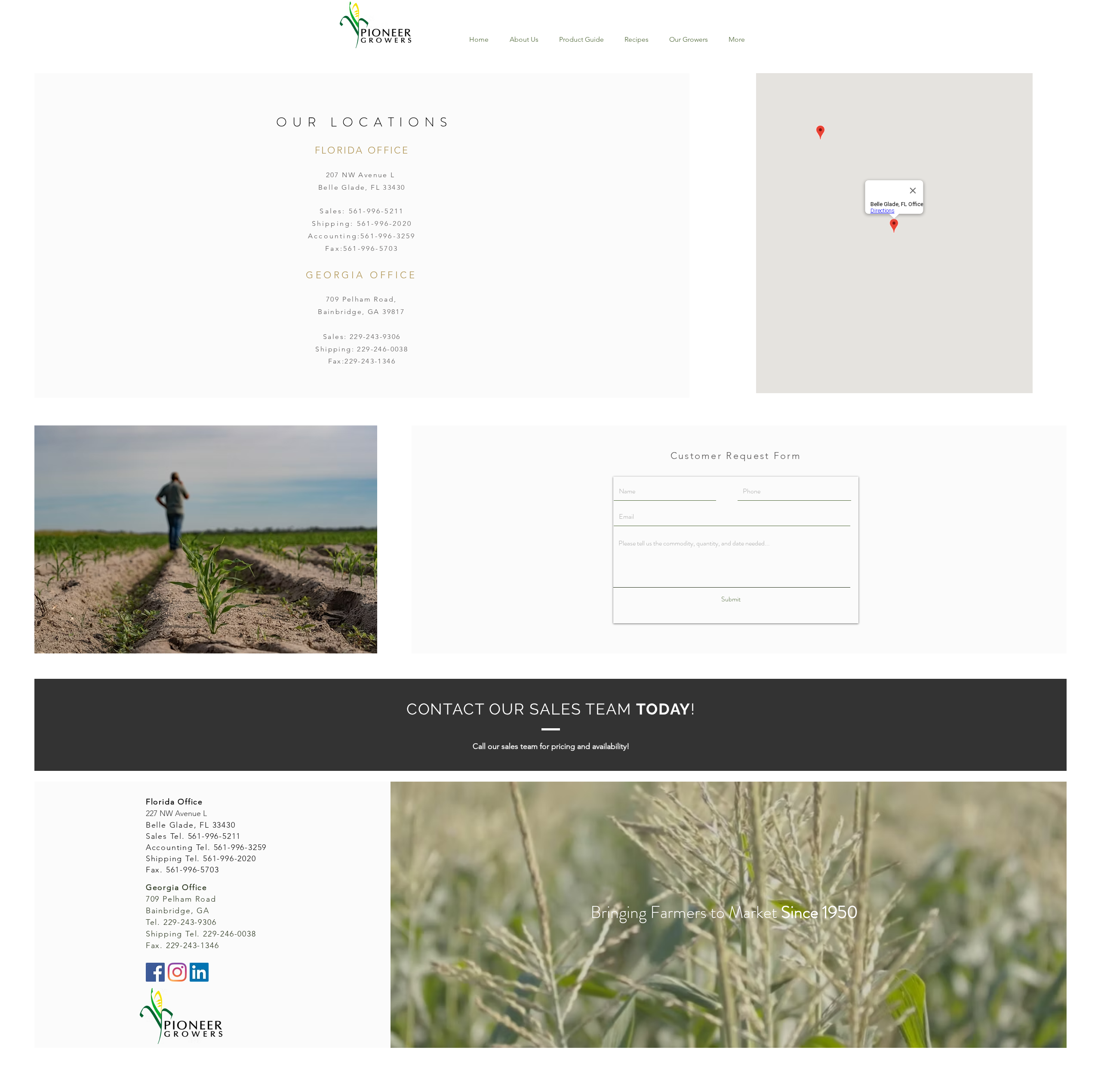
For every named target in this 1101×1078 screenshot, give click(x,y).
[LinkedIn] (199, 972)
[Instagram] (177, 972)
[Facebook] (155, 972)
